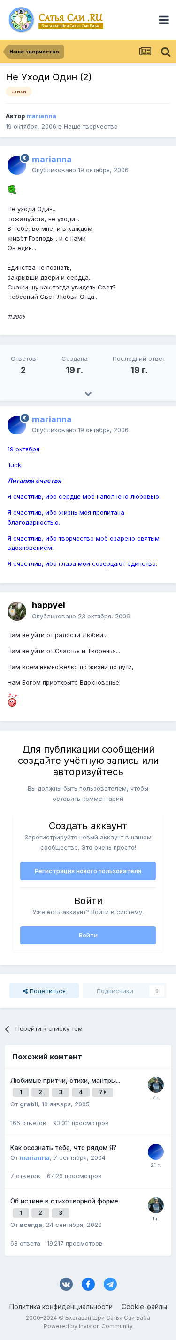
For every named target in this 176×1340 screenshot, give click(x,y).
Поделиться (47, 991)
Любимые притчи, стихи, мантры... (65, 1080)
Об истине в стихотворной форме (64, 1201)
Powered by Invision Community (88, 1326)
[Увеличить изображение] (12, 189)
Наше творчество (91, 126)
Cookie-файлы (144, 1306)
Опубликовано (80, 170)
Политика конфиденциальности (61, 1306)
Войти (88, 935)
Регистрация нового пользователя (88, 871)
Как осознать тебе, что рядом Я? (63, 1147)
